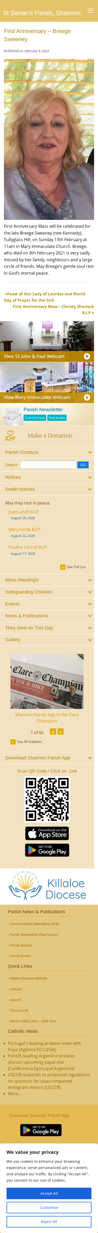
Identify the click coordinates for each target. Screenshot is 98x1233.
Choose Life (19, 1010)
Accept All (49, 1193)
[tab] (47, 452)
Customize (49, 1207)
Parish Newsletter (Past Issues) (34, 934)
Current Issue (35, 417)
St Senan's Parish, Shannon (41, 13)
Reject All (49, 1221)
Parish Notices (21, 945)
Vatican (16, 989)
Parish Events (20, 956)
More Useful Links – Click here (33, 1021)
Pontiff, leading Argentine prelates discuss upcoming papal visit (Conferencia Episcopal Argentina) (41, 1062)
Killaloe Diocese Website (28, 978)
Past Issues (57, 417)
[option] (47, 689)
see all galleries (29, 742)
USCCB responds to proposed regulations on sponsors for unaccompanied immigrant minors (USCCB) (49, 1081)
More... (14, 1093)
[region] (49, 1188)
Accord (15, 1000)
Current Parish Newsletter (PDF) (35, 924)
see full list (76, 567)
